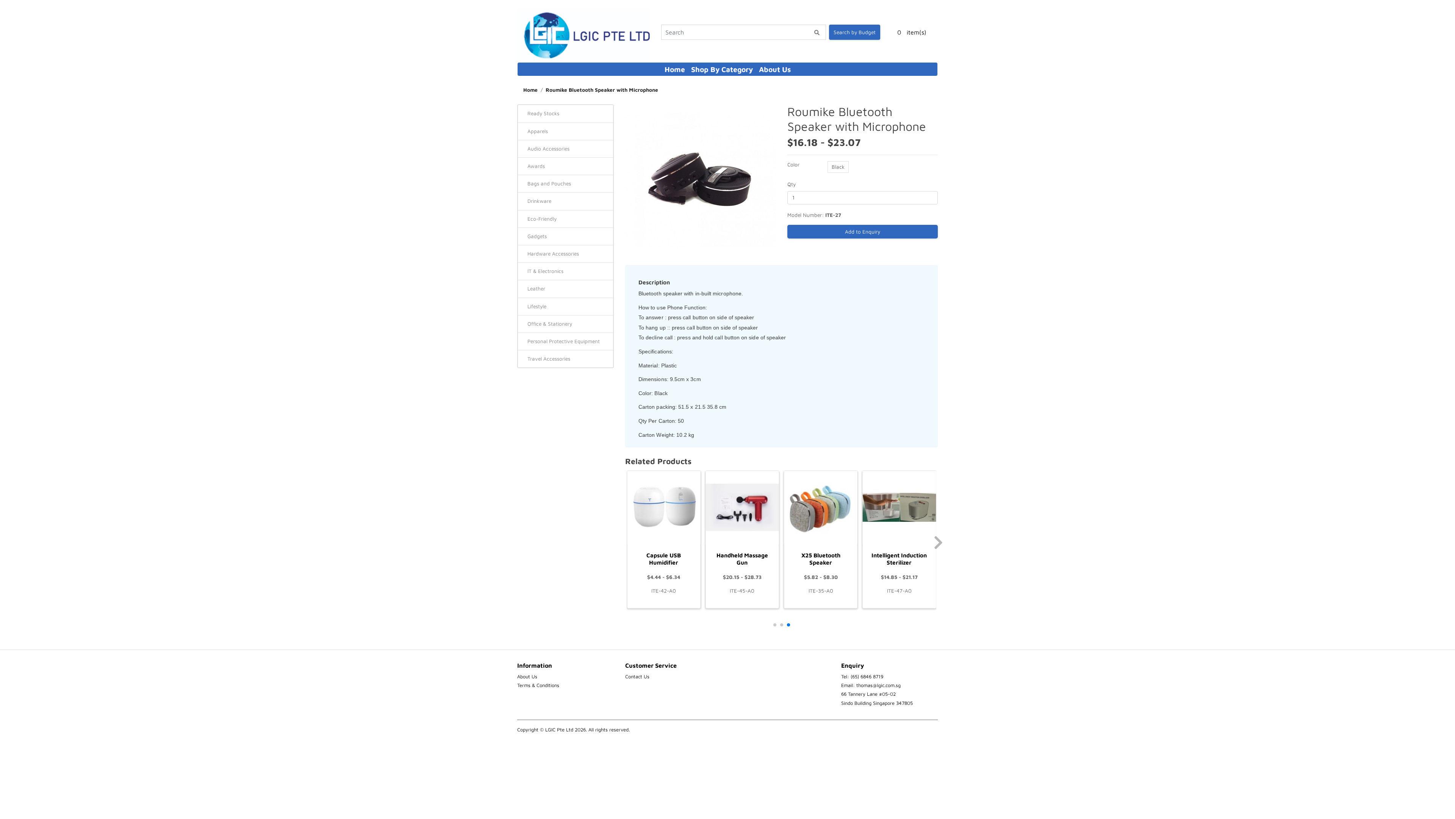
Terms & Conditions (538, 685)
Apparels (537, 131)
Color (793, 165)
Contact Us (637, 676)
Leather (536, 289)
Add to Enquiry (862, 232)
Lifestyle (536, 306)
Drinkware (539, 201)
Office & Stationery (549, 324)
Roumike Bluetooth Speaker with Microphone (602, 90)
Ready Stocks (543, 113)
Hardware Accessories (553, 254)
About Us (775, 69)
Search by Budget (855, 32)
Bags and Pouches (549, 183)
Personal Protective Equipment (563, 341)
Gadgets (537, 236)
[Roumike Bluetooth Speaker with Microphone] (700, 179)
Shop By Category (722, 69)
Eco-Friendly (542, 219)
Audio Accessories (548, 149)
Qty (791, 184)
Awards (536, 166)
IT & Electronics (545, 271)
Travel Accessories (548, 359)
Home (675, 69)
